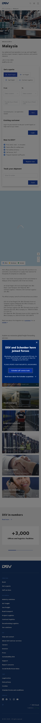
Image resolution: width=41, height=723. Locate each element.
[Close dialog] (36, 342)
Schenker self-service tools (20, 370)
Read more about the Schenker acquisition (19, 376)
